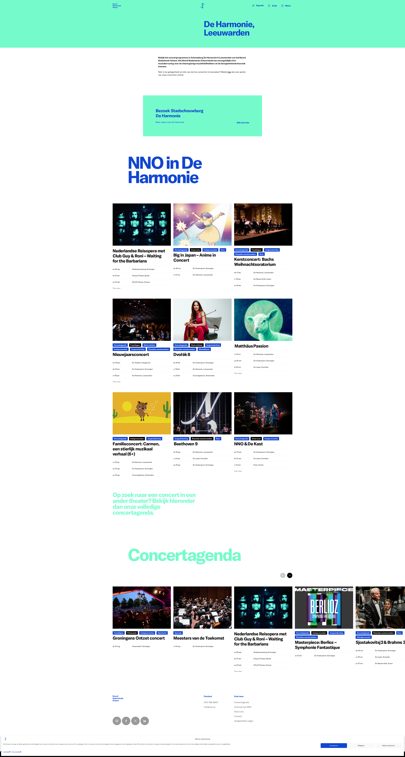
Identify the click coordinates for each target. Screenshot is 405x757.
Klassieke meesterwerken (245, 254)
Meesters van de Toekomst (198, 638)
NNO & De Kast (248, 443)
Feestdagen (256, 250)
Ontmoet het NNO (242, 707)
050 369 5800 (211, 702)
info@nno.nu (209, 707)
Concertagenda (181, 250)
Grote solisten (149, 345)
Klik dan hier (243, 123)
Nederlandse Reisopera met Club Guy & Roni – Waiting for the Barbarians (139, 255)
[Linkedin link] (144, 721)
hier (229, 72)
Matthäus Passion (251, 346)
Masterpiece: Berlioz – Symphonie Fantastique (317, 645)
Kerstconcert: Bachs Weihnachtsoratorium (255, 262)
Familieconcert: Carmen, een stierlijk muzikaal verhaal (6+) (136, 448)
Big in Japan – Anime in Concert (194, 257)
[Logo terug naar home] (117, 5)
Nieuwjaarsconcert (131, 354)
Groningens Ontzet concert (139, 638)
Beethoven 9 (185, 443)
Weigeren (361, 746)
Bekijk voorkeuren (388, 746)
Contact (238, 716)
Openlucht (162, 633)
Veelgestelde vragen (243, 721)
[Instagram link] (117, 721)
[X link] (135, 721)
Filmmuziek (132, 633)
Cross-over (195, 250)
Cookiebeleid (7, 752)
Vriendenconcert (363, 637)
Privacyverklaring (16, 752)
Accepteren (334, 746)
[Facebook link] (126, 721)
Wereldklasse (204, 349)
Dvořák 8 (181, 354)
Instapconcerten (210, 250)
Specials (178, 633)
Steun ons (239, 711)
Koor (223, 250)
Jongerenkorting (272, 250)
